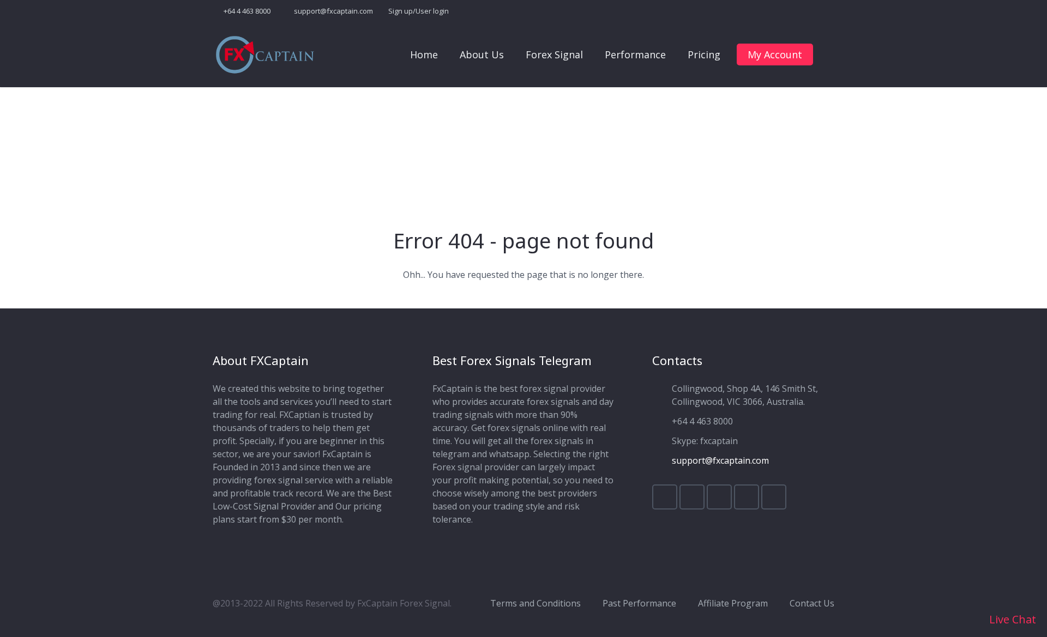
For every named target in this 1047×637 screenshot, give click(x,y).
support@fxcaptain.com (333, 11)
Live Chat (1011, 619)
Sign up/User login (418, 11)
